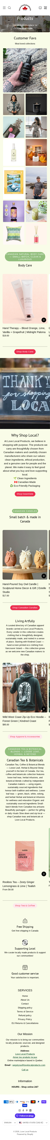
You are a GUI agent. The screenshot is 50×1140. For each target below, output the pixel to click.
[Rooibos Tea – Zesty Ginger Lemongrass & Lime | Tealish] (25, 853)
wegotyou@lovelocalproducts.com (28, 1065)
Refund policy (25, 1015)
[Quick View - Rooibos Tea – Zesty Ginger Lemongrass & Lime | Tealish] (44, 874)
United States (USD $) (33, 1122)
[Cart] (45, 8)
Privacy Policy (25, 1019)
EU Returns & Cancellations (25, 1023)
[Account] (40, 8)
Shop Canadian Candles (24, 607)
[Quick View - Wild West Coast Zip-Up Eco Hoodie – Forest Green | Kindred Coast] (44, 709)
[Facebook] (23, 1110)
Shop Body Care (25, 351)
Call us (25, 1070)
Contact (25, 1004)
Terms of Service (25, 1011)
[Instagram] (19, 1110)
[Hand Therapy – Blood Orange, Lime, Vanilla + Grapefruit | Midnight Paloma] (25, 299)
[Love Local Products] (25, 7)
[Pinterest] (27, 1110)
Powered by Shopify (25, 1134)
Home (25, 996)
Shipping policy (25, 1008)
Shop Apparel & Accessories (25, 736)
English (7, 1122)
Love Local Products (28, 1131)
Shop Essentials (25, 493)
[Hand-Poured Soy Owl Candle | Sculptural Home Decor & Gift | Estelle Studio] (25, 555)
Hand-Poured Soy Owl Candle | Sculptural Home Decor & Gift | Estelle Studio (24, 588)
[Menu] (4, 7)
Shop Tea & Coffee (25, 905)
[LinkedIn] (30, 1110)
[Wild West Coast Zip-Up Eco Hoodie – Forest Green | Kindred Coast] (25, 687)
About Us (25, 1000)
